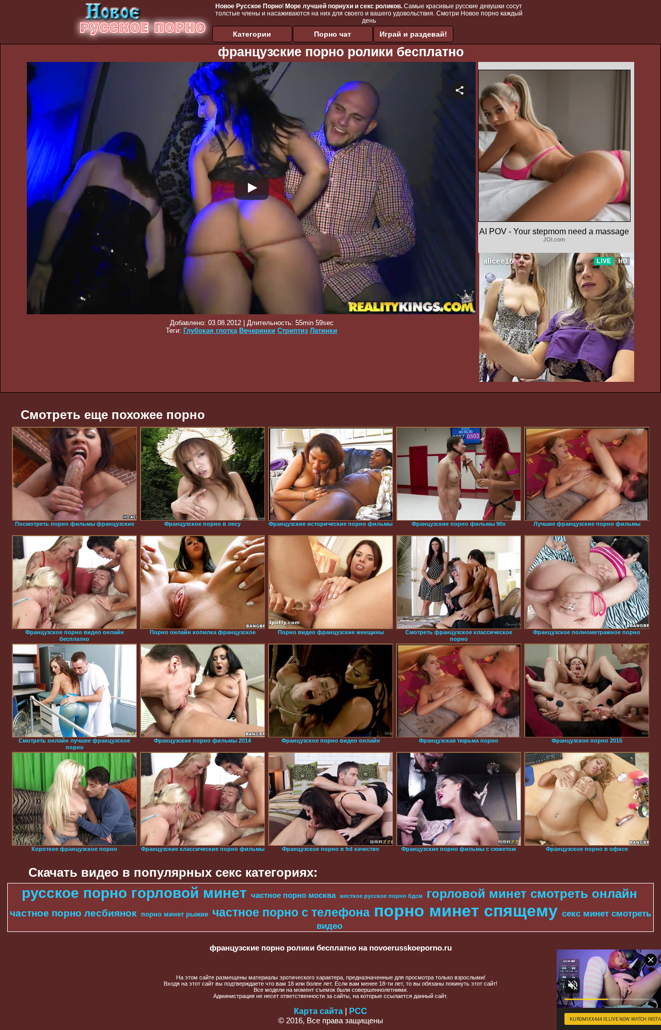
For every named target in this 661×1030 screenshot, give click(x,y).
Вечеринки (257, 330)
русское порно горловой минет (134, 893)
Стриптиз (292, 330)
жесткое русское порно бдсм (381, 896)
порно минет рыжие (174, 914)
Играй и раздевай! (413, 34)
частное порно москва (293, 895)
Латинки (323, 330)
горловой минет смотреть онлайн (532, 893)
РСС (358, 1011)
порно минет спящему (466, 911)
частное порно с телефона (291, 912)
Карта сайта (318, 1011)
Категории (252, 34)
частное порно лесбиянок (73, 913)
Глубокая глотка (210, 330)
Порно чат (332, 34)
